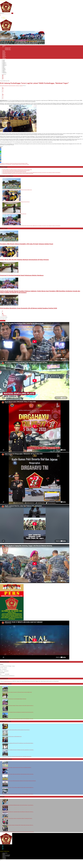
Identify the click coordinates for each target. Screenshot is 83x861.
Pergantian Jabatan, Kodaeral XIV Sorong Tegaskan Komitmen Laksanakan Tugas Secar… (18, 749)
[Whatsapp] (2, 91)
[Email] (41, 156)
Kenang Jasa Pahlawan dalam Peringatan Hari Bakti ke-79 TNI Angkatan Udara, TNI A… (17, 794)
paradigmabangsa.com (8, 681)
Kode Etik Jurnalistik (6, 855)
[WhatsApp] (41, 151)
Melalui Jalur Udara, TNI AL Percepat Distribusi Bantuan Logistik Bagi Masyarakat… (17, 756)
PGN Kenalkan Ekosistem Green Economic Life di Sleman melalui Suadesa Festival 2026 (17, 173)
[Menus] (0, 14)
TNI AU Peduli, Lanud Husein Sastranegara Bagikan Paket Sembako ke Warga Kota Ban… (18, 774)
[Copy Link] (41, 147)
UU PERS (4, 858)
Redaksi (3, 853)
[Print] (41, 158)
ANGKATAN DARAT (11, 85)
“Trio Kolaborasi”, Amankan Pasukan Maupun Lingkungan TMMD (14, 164)
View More (2, 320)
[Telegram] (41, 157)
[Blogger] (41, 161)
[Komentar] (2, 92)
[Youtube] (2, 78)
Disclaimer (4, 857)
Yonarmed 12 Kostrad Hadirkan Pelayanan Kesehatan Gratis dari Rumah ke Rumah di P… (18, 712)
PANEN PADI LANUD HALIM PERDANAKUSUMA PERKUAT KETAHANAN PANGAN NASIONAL (19, 780)
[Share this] (2, 87)
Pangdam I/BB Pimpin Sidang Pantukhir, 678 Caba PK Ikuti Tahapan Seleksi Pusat (17, 169)
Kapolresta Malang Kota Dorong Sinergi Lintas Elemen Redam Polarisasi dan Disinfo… (17, 818)
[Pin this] (2, 89)
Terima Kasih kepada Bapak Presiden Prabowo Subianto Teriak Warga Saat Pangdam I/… (18, 705)
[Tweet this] (2, 88)
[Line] (41, 152)
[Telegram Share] (2, 90)
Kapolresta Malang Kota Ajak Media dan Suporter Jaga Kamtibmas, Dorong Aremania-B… (18, 831)
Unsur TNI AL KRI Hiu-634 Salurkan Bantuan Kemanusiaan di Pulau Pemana (16, 170)
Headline (21, 85)
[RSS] (2, 79)
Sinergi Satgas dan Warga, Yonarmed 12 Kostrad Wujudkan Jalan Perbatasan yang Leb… (17, 718)
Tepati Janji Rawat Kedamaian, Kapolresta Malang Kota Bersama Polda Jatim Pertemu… (17, 811)
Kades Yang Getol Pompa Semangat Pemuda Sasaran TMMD (13, 163)
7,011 (3, 314)
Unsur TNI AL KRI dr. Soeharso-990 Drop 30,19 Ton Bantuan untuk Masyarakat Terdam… (17, 743)
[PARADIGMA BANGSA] (6, 12)
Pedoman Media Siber (6, 854)
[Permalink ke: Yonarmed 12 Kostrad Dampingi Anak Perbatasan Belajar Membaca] (11, 212)
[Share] (41, 162)
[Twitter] (2, 76)
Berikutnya (4, 315)
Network (3, 856)
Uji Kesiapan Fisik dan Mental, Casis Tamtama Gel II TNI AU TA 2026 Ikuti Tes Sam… (16, 767)
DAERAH (17, 85)
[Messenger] (41, 153)
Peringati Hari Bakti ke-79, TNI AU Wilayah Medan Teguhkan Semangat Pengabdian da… (18, 787)
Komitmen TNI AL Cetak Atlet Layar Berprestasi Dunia (12, 736)
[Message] (41, 155)
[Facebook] (2, 75)
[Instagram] (2, 77)
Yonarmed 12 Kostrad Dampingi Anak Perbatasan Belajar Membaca (14, 171)
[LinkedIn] (41, 159)
